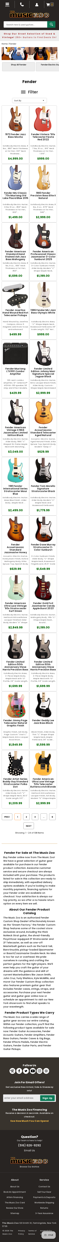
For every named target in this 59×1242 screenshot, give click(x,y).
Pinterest (46, 1071)
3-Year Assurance (44, 1213)
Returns (44, 1208)
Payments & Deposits (44, 1197)
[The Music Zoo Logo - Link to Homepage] (29, 14)
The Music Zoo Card (15, 1202)
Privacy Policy (21, 1232)
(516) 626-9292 (29, 1145)
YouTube (33, 1071)
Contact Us (44, 1186)
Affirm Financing (15, 1197)
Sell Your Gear (44, 1192)
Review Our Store (14, 1208)
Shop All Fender (18, 64)
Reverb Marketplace (12, 1071)
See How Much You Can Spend (29, 1121)
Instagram (39, 1071)
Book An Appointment (15, 1192)
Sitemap (14, 1213)
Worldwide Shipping (44, 1202)
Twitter (26, 1071)
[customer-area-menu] (37, 4)
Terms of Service (32, 1232)
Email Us (29, 1150)
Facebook (19, 1071)
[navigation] (7, 4)
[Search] (51, 24)
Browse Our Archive (29, 1166)
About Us (14, 1186)
